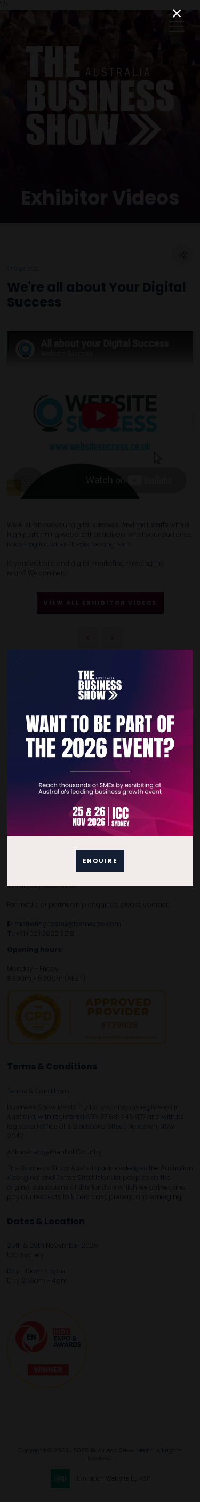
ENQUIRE (100, 860)
